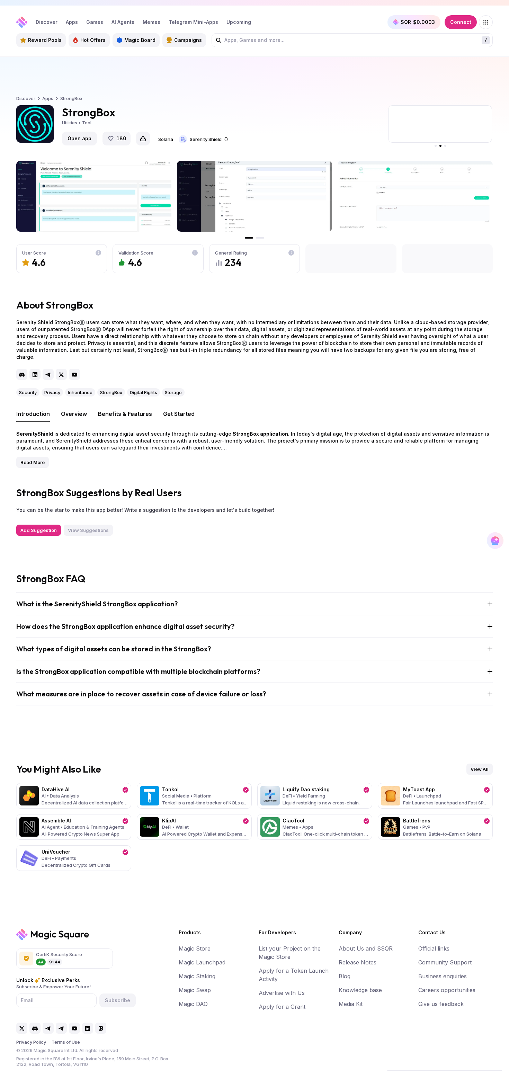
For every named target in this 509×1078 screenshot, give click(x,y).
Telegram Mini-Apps (193, 22)
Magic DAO (193, 1003)
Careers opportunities (446, 990)
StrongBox (111, 392)
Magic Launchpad (202, 962)
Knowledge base (360, 990)
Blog (344, 976)
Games (94, 22)
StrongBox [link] (71, 98)
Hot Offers (93, 40)
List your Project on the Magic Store (290, 952)
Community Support (445, 962)
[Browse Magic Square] (486, 22)
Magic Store (195, 948)
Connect (460, 22)
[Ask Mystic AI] (495, 540)
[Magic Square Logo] (21, 22)
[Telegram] (48, 374)
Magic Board (139, 40)
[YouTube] (74, 374)
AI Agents (122, 22)
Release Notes (357, 962)
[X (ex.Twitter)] (61, 374)
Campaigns (188, 40)
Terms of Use (66, 1042)
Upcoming (238, 22)
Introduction (33, 413)
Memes (151, 22)
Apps (72, 22)
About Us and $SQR (366, 948)
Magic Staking (197, 976)
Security (28, 392)
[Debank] (100, 1028)
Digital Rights (143, 392)
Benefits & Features (125, 413)
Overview (74, 413)
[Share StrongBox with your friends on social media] (143, 138)
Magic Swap (195, 990)
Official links (433, 948)
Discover (46, 22)
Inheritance (80, 392)
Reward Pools (45, 40)
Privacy (52, 392)
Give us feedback (441, 1003)
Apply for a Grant (282, 1006)
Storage (173, 392)
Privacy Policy (31, 1042)
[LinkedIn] (35, 374)
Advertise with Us (282, 992)
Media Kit (351, 1003)
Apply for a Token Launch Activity (294, 974)
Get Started (179, 413)
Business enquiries (442, 976)
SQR (418, 22)
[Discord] (21, 374)
